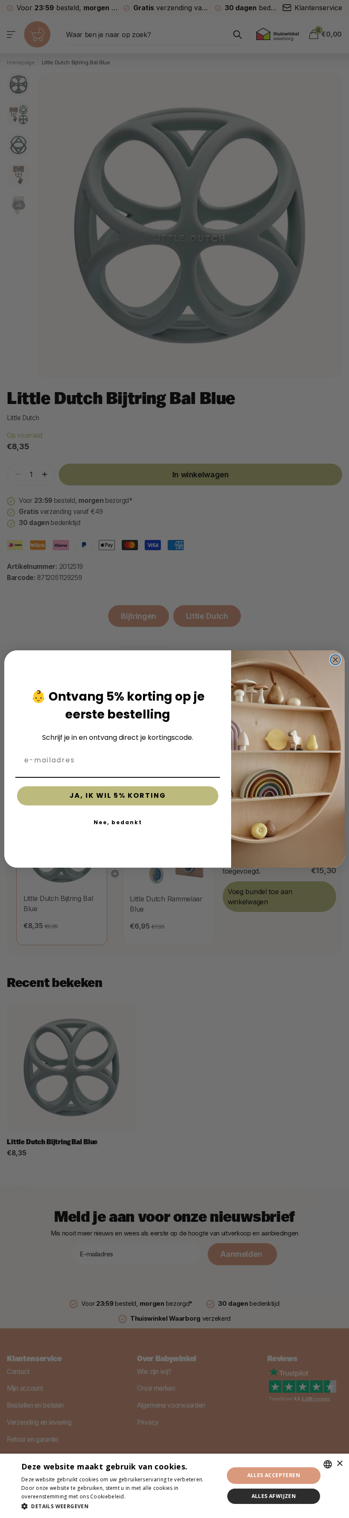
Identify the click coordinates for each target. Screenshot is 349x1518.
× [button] (339, 1463)
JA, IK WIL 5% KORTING (117, 795)
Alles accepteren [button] (273, 1475)
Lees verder (142, 1496)
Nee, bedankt (118, 822)
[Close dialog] (335, 660)
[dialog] (174, 1486)
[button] (119, 1506)
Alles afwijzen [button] (274, 1496)
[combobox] (327, 1464)
